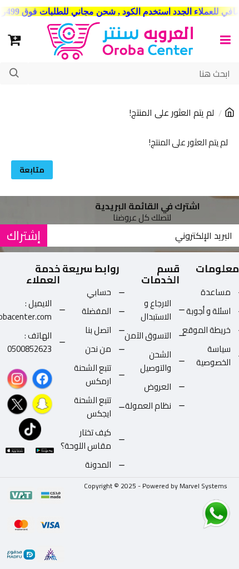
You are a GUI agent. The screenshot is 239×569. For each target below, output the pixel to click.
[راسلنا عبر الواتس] (196, 513)
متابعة (31, 170)
